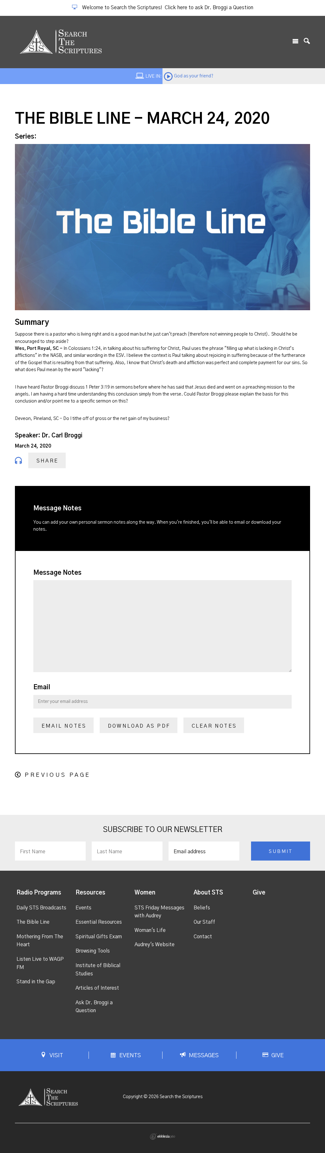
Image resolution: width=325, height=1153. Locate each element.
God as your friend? (193, 76)
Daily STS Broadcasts (41, 907)
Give (259, 893)
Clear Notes (214, 726)
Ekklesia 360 (162, 1136)
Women (145, 893)
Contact (203, 936)
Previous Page (57, 775)
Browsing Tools (93, 950)
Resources (90, 893)
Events (83, 907)
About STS (208, 893)
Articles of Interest (97, 988)
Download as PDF (139, 726)
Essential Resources (99, 922)
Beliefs (202, 907)
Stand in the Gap (36, 981)
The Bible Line (33, 922)
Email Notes (64, 726)
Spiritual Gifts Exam (99, 936)
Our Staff (204, 922)
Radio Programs (39, 893)
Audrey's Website (155, 944)
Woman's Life (150, 930)
